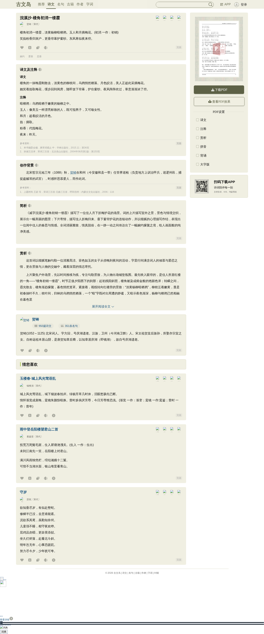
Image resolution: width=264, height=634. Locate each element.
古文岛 (23, 4)
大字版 (204, 164)
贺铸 (29, 24)
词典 (3, 631)
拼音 (203, 146)
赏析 (203, 137)
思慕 (39, 56)
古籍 (70, 4)
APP (227, 4)
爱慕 (30, 56)
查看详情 (4, 619)
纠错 (156, 573)
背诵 (203, 155)
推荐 (41, 4)
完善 (179, 47)
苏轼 (29, 499)
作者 (80, 4)
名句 (60, 4)
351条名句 (71, 325)
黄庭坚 (30, 436)
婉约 (22, 56)
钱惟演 (30, 385)
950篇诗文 (45, 325)
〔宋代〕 (36, 24)
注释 (203, 128)
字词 (89, 4)
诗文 (51, 4)
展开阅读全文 (101, 306)
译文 (203, 120)
